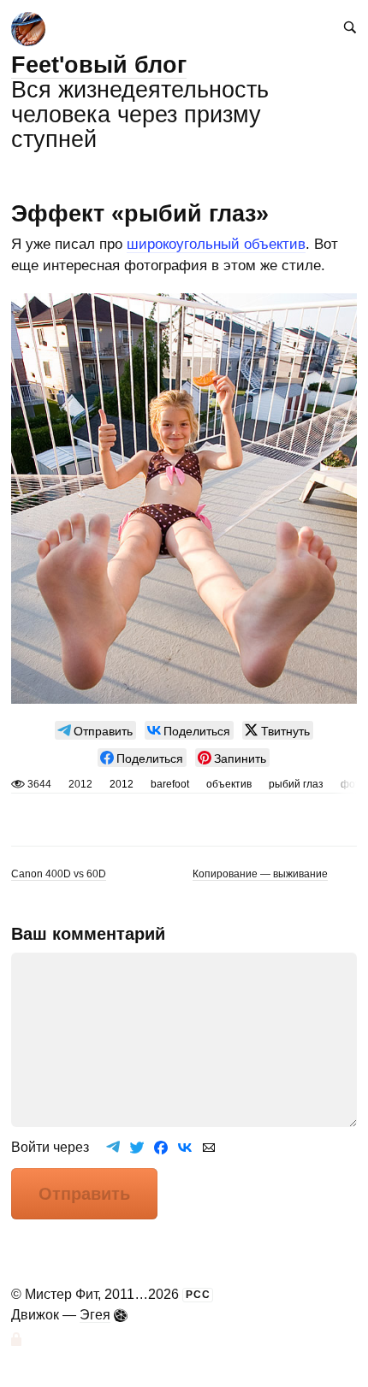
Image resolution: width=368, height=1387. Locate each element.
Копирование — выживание (260, 874)
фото (353, 784)
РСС (198, 1295)
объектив (229, 784)
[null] (95, 730)
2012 (122, 784)
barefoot (170, 784)
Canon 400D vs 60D (58, 874)
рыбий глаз (296, 784)
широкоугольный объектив (216, 244)
